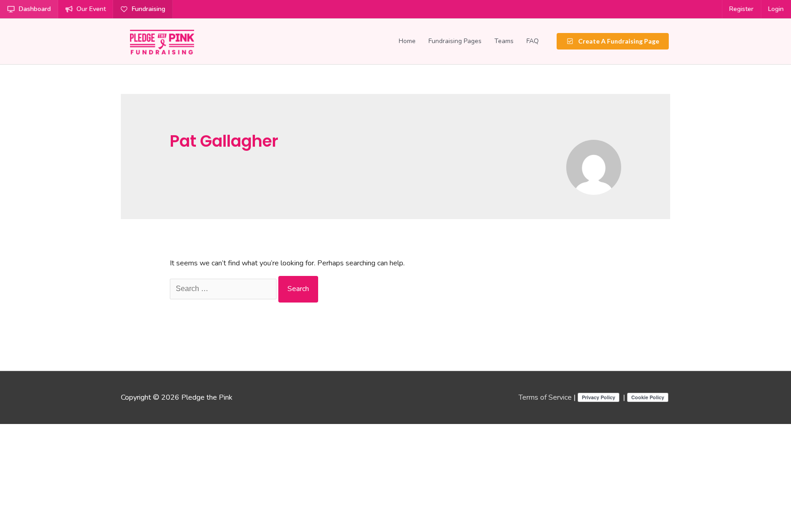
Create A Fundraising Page (618, 41)
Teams (504, 41)
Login (776, 9)
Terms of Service (545, 397)
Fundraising (148, 9)
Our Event (91, 9)
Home (407, 41)
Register (741, 9)
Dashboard (35, 9)
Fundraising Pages (455, 41)
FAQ (532, 41)
